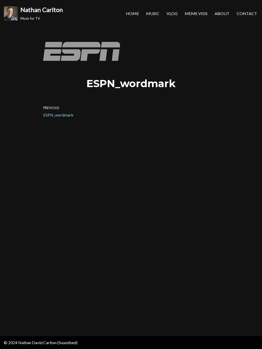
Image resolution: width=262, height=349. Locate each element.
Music (152, 13)
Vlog (172, 13)
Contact (247, 13)
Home (132, 13)
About (222, 13)
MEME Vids (196, 13)
